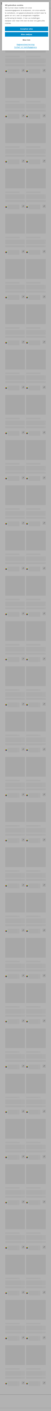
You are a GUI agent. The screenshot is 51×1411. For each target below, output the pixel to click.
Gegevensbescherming (25, 44)
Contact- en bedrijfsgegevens (25, 47)
